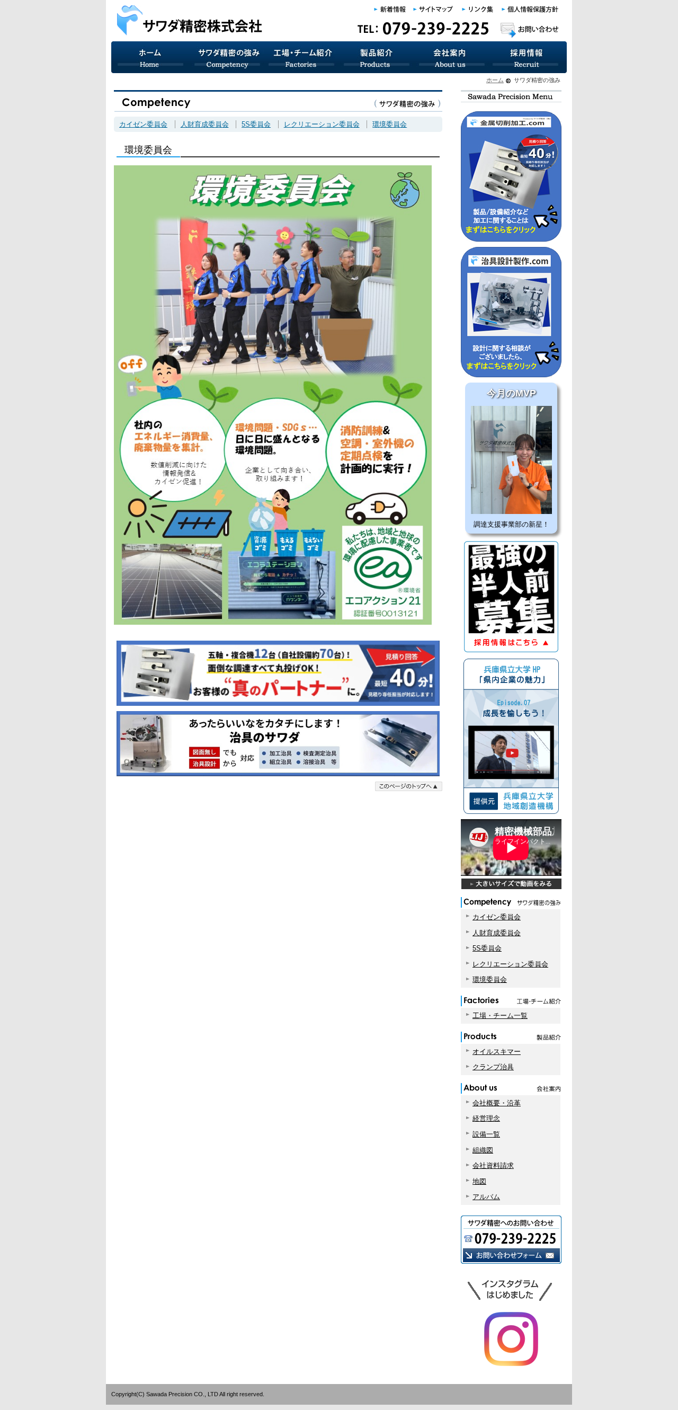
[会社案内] (451, 57)
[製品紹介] (377, 57)
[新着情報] (390, 9)
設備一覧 (486, 1134)
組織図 (482, 1150)
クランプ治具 (493, 1067)
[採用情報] (528, 57)
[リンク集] (478, 9)
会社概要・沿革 (496, 1103)
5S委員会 (256, 124)
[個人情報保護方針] (529, 9)
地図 (479, 1181)
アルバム (486, 1197)
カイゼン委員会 (143, 124)
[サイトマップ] (433, 9)
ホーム (495, 80)
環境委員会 (389, 124)
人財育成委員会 (205, 124)
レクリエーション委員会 (322, 124)
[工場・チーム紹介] (302, 57)
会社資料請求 (493, 1165)
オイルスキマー (496, 1052)
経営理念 (486, 1118)
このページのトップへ (408, 786)
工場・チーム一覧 (500, 1015)
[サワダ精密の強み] (226, 57)
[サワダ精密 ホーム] (150, 57)
